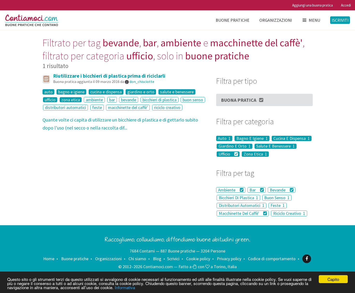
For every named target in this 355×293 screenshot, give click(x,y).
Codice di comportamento (272, 258)
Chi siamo (137, 258)
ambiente (94, 99)
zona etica (70, 99)
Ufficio (225, 154)
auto (48, 92)
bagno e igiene (71, 92)
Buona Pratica (238, 100)
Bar (253, 190)
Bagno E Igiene (252, 138)
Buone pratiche (232, 20)
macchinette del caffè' (128, 107)
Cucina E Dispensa (291, 138)
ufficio (50, 99)
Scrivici (173, 258)
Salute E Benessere (275, 146)
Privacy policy (229, 258)
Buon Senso (277, 197)
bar (112, 99)
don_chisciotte (141, 81)
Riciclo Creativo (289, 213)
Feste (277, 205)
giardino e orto (140, 92)
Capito (333, 279)
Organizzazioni (275, 20)
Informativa (125, 287)
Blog (157, 258)
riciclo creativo (167, 107)
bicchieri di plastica (159, 99)
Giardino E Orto (235, 146)
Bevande (278, 190)
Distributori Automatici (241, 205)
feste (97, 107)
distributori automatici (65, 107)
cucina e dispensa (106, 92)
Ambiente (227, 190)
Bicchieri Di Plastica (238, 197)
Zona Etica (255, 154)
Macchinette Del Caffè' (239, 213)
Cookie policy (198, 258)
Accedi (346, 5)
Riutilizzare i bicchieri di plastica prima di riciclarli (109, 76)
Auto (224, 138)
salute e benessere (177, 92)
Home (48, 258)
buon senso (193, 99)
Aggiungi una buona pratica (312, 5)
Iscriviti (340, 20)
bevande (128, 99)
